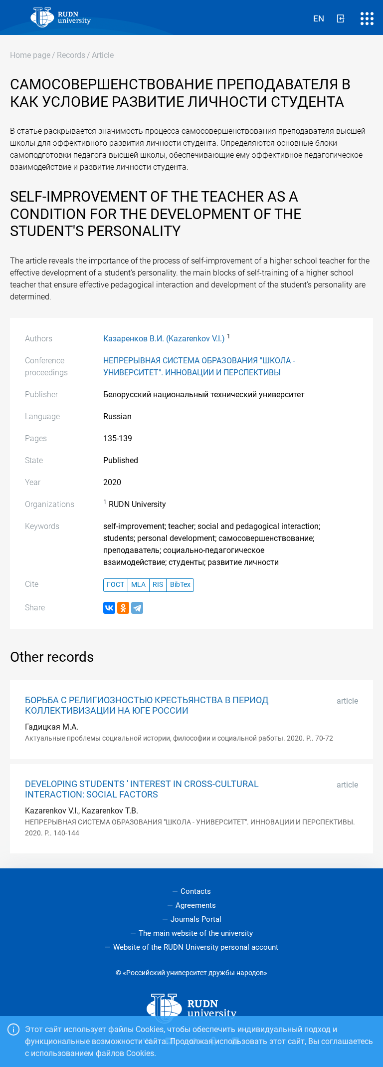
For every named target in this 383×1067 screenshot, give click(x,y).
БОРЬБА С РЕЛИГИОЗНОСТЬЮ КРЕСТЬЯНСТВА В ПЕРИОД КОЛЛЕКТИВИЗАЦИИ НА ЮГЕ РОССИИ (147, 705)
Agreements (196, 905)
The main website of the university (196, 933)
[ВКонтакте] (109, 608)
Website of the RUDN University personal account (195, 947)
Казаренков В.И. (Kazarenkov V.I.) (164, 338)
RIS (158, 584)
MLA (138, 584)
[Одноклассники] (123, 608)
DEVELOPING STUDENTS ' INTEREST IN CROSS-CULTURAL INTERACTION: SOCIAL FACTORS (142, 789)
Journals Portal (196, 919)
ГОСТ (115, 584)
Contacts (196, 891)
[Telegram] (137, 608)
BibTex (180, 584)
